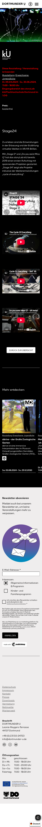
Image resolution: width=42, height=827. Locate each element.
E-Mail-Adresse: (11, 569)
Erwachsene (22, 75)
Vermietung (8, 703)
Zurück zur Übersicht (21, 350)
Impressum (8, 690)
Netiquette (8, 707)
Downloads (8, 700)
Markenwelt (8, 710)
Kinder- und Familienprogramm (21, 592)
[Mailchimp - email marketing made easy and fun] (14, 644)
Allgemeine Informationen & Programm (24, 584)
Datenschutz (9, 686)
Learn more (26, 627)
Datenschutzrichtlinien (16, 604)
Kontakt (6, 693)
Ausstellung (8, 75)
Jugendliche (8, 78)
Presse (5, 697)
